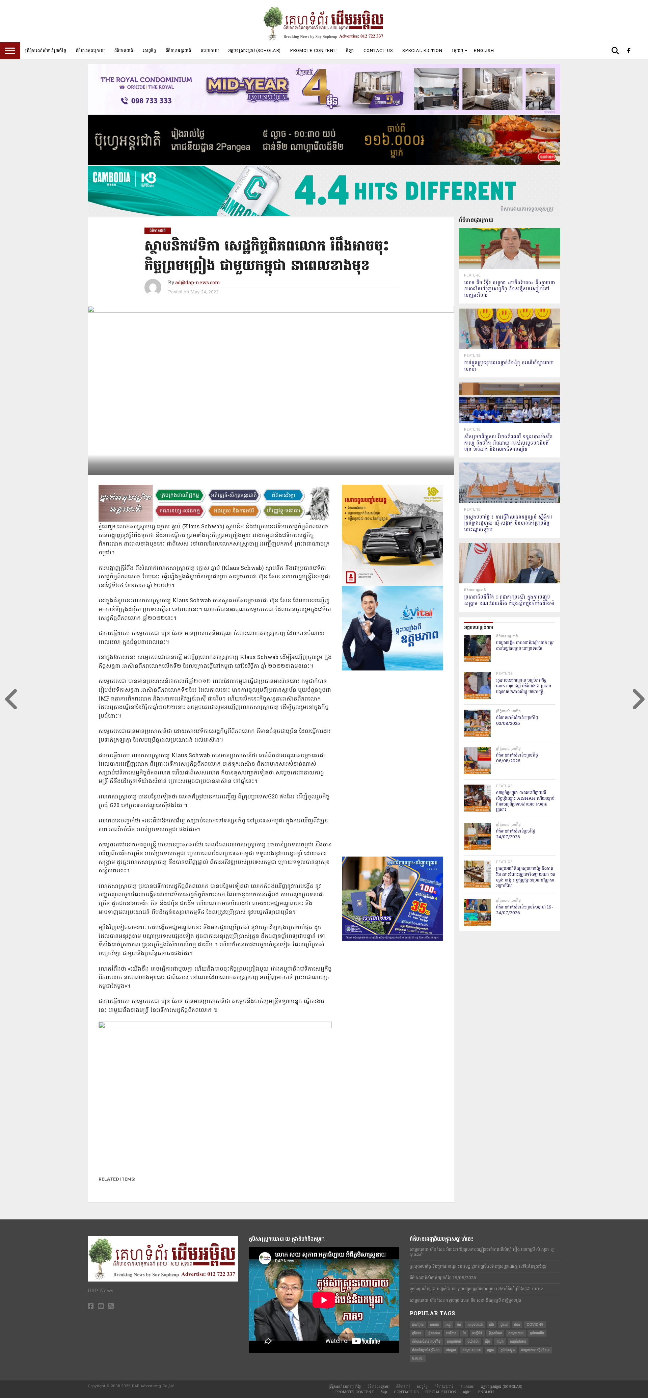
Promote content (313, 51)
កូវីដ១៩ (416, 1333)
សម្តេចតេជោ (475, 1324)
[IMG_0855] (324, 215)
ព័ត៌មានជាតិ (123, 51)
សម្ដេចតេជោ (515, 1333)
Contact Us (378, 51)
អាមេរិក (434, 1324)
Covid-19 (534, 1324)
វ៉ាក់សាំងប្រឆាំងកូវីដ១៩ (425, 1350)
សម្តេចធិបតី (454, 1341)
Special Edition (422, 51)
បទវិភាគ (451, 1333)
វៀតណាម (434, 1333)
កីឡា (350, 51)
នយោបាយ (209, 51)
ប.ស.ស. (417, 1358)
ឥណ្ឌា (500, 1341)
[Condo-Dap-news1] (324, 112)
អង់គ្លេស (451, 1350)
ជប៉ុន (517, 1324)
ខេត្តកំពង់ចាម (518, 1341)
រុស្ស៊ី (448, 1324)
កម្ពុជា (490, 1350)
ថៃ (464, 1333)
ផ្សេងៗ (457, 51)
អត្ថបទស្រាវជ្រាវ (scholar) (254, 51)
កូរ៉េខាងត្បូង (508, 1350)
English (484, 51)
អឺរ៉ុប (487, 1341)
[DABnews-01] (392, 855)
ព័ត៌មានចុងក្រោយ (90, 51)
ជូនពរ (504, 1324)
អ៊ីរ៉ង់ (491, 1324)
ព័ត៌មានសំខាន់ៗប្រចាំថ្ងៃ (426, 1341)
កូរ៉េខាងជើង (537, 1333)
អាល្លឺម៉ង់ (477, 1333)
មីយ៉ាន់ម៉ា (473, 1341)
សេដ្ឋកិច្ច (149, 51)
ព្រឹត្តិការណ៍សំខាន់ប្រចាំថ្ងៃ (45, 51)
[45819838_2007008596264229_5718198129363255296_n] (392, 771)
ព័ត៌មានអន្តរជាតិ (178, 51)
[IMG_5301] (324, 163)
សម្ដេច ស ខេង (471, 1350)
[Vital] (392, 669)
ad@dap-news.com (197, 283)
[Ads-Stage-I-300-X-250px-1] (392, 939)
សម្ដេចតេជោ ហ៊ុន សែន (535, 1350)
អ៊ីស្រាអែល (495, 1333)
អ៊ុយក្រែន (418, 1324)
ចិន (459, 1324)
